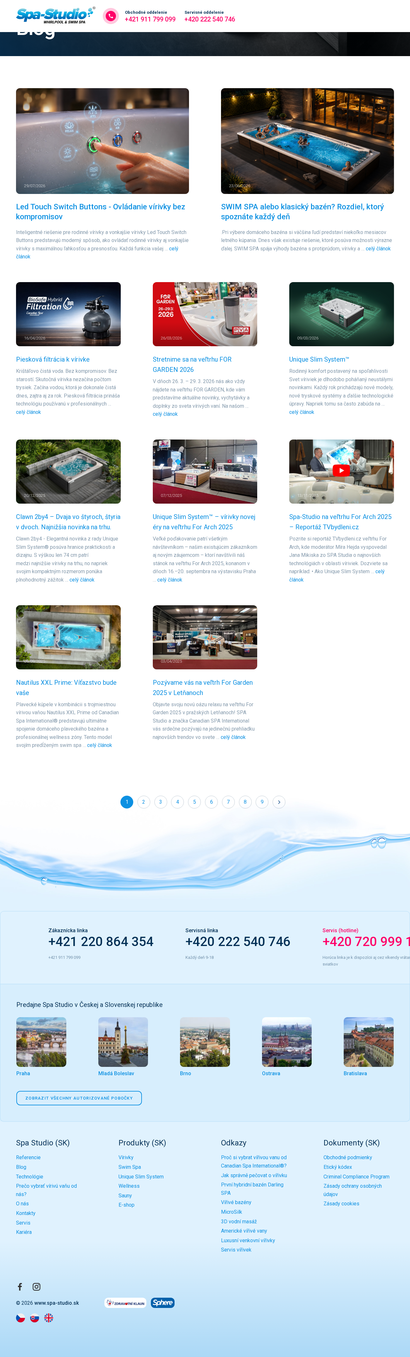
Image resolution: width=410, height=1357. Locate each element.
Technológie (29, 1177)
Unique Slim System (141, 1177)
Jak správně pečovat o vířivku (254, 1175)
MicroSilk (231, 1212)
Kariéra (24, 1232)
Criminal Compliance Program (357, 1177)
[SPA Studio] (55, 16)
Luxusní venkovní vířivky (248, 1240)
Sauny (125, 1196)
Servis (23, 1223)
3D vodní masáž (239, 1222)
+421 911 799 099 (150, 16)
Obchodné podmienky (348, 1157)
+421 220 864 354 (100, 941)
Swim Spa (130, 1167)
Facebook (20, 1287)
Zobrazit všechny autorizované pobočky (79, 1098)
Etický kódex (338, 1167)
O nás (22, 1204)
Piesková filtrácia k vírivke (53, 359)
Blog (21, 1167)
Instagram (36, 1287)
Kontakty (26, 1213)
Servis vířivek (236, 1250)
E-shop (127, 1205)
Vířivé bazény (236, 1202)
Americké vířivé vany (244, 1231)
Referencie (28, 1157)
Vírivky (126, 1157)
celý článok (378, 249)
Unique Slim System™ (319, 359)
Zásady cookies (341, 1204)
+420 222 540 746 (209, 16)
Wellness (129, 1186)
